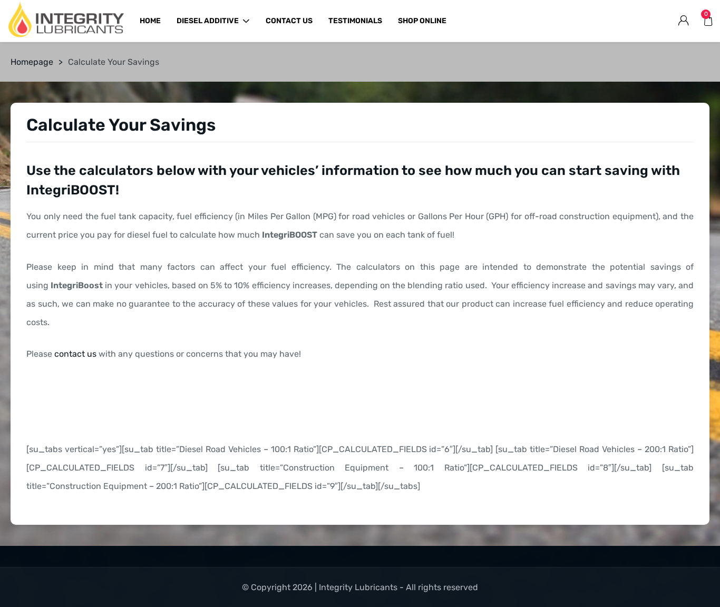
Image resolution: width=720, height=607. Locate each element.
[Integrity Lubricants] (66, 21)
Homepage (32, 62)
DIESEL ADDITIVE (208, 20)
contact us (75, 354)
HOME (150, 20)
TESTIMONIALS (355, 20)
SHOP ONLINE (422, 20)
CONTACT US (289, 20)
